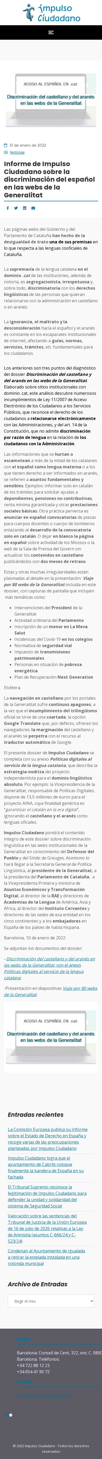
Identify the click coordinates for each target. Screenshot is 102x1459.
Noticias (17, 152)
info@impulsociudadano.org (34, 1396)
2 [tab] (10, 1415)
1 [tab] (6, 1415)
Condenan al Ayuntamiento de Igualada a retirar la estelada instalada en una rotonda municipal (46, 1257)
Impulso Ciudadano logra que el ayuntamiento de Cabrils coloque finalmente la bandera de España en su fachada (46, 1167)
